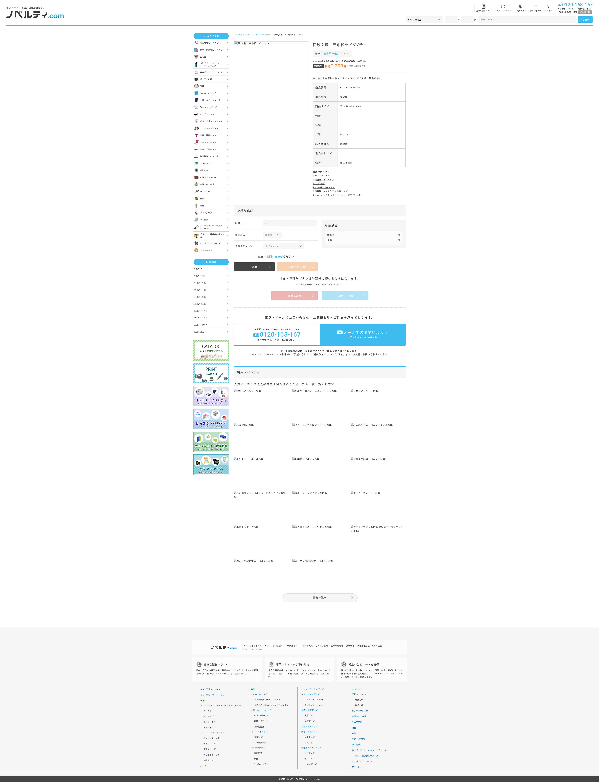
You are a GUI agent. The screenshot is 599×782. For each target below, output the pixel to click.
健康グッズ (309, 721)
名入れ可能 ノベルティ (210, 42)
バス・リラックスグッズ (211, 121)
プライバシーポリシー (251, 649)
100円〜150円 (200, 282)
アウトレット (206, 250)
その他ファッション (313, 705)
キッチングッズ (207, 114)
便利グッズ (342, 191)
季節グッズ (205, 170)
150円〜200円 (200, 289)
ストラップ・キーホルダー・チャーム (211, 227)
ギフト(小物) (206, 212)
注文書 (585, 12)
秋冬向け (359, 705)
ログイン (548, 10)
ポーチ (203, 766)
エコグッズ (205, 163)
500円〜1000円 (200, 324)
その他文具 (259, 726)
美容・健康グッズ (208, 135)
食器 (256, 758)
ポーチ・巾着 (206, 79)
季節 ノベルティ (359, 694)
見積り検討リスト (483, 10)
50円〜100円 (199, 275)
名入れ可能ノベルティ (210, 689)
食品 (202, 198)
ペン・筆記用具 (261, 715)
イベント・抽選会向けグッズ (212, 235)
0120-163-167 (577, 4)
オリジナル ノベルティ (210, 243)
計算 (254, 267)
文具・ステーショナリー (211, 100)
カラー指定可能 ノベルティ (212, 49)
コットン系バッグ (211, 738)
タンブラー (208, 710)
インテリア (309, 753)
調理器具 (258, 753)
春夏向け (359, 699)
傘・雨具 (204, 219)
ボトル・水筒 (209, 722)
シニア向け (205, 191)
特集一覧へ (320, 597)
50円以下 (198, 268)
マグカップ (208, 716)
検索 (586, 19)
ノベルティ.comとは (503, 10)
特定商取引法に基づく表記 (370, 645)
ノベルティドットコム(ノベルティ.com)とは (261, 645)
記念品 (203, 56)
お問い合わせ (535, 10)
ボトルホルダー (210, 727)
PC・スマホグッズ (208, 107)
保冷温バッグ (209, 749)
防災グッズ (309, 742)
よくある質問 (322, 645)
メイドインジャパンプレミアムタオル (271, 705)
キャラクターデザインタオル (267, 699)
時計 (202, 86)
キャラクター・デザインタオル (348, 195)
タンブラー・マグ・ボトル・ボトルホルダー (211, 64)
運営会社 (350, 645)
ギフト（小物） (359, 739)
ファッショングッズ (209, 128)
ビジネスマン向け (208, 177)
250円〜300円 (200, 303)
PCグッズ (258, 737)
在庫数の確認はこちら (336, 53)
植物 (202, 205)
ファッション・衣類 (313, 699)
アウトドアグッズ (208, 142)
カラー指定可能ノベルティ (212, 695)
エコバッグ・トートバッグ (212, 72)
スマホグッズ (260, 742)
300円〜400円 (200, 310)
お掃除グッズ (310, 764)
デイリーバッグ (210, 743)
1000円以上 (199, 331)
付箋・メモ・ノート (263, 721)
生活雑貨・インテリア (210, 156)
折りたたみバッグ (211, 754)
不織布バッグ (209, 760)
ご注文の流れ (306, 645)
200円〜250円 (200, 296)
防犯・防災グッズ (208, 149)
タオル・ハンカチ (208, 93)
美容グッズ (309, 715)
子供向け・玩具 (207, 184)
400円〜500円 (200, 317)
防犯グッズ (309, 737)
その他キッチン (261, 764)
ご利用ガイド (520, 10)
